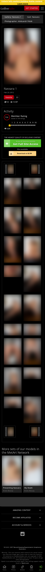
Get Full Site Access (25, 143)
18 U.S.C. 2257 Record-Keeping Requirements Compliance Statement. (22, 548)
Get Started (32, 8)
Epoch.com (25, 563)
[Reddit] (22, 534)
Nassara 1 (10, 89)
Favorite (9, 97)
